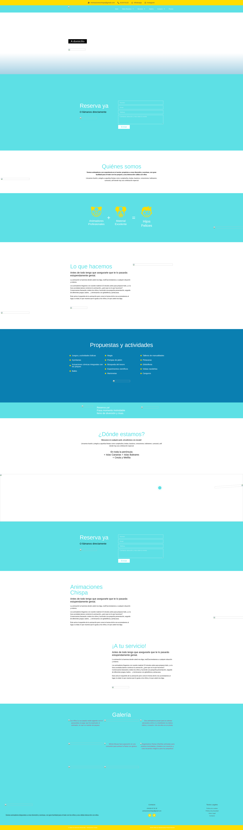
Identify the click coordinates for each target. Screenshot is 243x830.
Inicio (116, 9)
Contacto (160, 9)
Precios (171, 9)
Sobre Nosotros (126, 9)
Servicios (140, 9)
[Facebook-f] (154, 815)
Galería (151, 9)
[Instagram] (149, 815)
